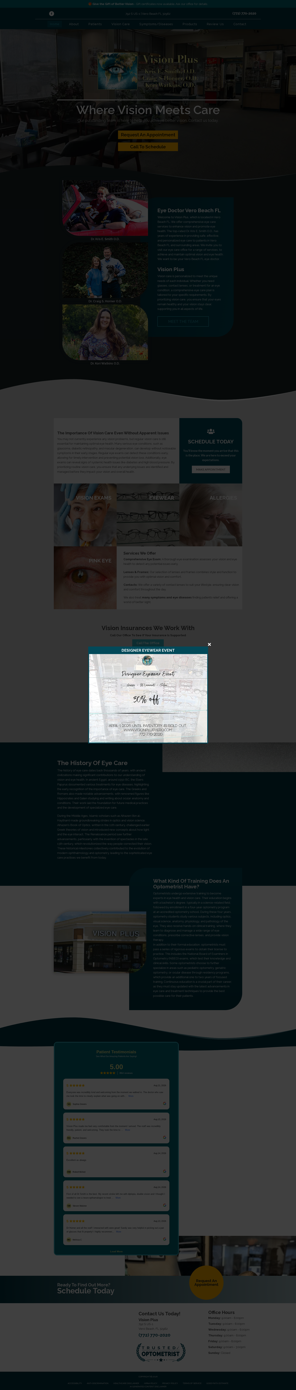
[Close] (209, 644)
